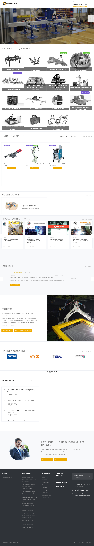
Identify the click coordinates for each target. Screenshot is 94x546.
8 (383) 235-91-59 (12, 403)
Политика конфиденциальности (82, 542)
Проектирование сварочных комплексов (6, 479)
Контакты (60, 486)
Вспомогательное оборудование (58, 128)
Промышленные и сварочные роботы (80, 89)
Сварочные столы (13, 69)
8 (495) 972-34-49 (12, 394)
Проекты (60, 479)
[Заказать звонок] (91, 18)
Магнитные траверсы (58, 69)
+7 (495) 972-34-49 (80, 4)
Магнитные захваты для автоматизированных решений (58, 88)
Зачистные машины (58, 109)
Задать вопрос (47, 460)
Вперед (92, 236)
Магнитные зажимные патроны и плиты (80, 69)
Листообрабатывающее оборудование (81, 108)
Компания (46, 473)
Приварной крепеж (13, 89)
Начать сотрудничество (23, 330)
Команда (45, 479)
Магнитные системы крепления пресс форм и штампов (35, 88)
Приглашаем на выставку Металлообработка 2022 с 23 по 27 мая (81, 241)
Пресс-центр (61, 482)
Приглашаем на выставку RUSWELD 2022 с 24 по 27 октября (34, 241)
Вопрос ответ (46, 495)
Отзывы (44, 487)
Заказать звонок (80, 6)
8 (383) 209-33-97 (12, 405)
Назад (1, 236)
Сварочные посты (35, 128)
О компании (45, 477)
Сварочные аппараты (13, 109)
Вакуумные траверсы (35, 109)
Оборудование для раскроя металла (13, 128)
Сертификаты (46, 490)
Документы (45, 492)
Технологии (45, 485)
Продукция (26, 473)
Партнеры (45, 482)
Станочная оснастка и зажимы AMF (35, 69)
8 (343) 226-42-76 (12, 415)
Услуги (4, 473)
